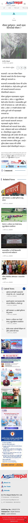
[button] (2, 4)
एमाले (4, 8)
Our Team (7, 487)
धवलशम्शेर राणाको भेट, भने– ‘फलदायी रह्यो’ (15, 293)
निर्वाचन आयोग (16, 8)
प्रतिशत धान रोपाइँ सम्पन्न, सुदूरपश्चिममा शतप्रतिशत (12, 225)
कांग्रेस (9, 8)
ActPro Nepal (6, 61)
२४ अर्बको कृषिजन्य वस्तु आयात (12, 199)
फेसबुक (8, 156)
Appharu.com (14, 521)
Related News (9, 179)
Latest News (9, 288)
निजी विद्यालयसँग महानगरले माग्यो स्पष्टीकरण (11, 251)
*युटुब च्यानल (11, 157)
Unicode (6, 491)
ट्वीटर (12, 156)
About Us (6, 483)
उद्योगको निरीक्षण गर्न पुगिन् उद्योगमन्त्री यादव (15, 329)
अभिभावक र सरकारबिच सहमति (13, 277)
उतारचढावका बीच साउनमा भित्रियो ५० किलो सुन (15, 302)
